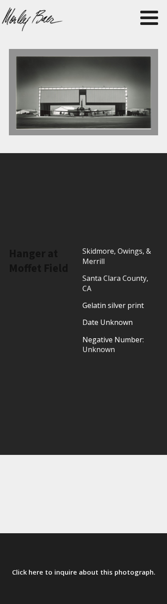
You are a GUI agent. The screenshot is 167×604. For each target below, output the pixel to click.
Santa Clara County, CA (115, 283)
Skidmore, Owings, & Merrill (116, 256)
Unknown (98, 349)
